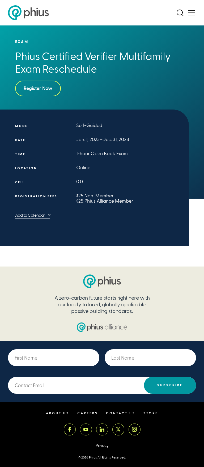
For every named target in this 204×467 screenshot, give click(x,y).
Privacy (102, 445)
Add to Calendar (30, 215)
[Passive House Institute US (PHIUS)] (102, 281)
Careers (87, 413)
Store (150, 413)
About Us (57, 413)
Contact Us (120, 413)
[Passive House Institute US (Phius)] (28, 12)
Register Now (38, 88)
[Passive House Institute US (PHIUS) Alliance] (102, 327)
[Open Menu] (191, 12)
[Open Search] (179, 12)
